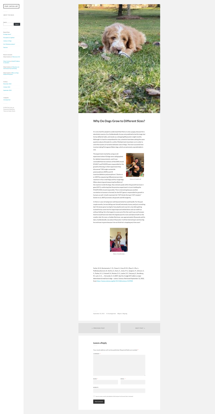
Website (95, 387)
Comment (97, 353)
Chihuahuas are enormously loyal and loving (11, 67)
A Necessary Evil (16, 56)
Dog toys (5, 47)
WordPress (12, 109)
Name (95, 378)
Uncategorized (6, 99)
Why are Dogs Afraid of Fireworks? (11, 73)
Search (5, 22)
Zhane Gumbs (6, 61)
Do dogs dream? (7, 34)
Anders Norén (11, 111)
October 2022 (6, 87)
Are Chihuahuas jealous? (9, 44)
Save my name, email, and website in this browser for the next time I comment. (114, 396)
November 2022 (7, 84)
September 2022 (7, 90)
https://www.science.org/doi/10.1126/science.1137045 (115, 281)
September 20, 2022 (99, 313)
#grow (120, 313)
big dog (125, 313)
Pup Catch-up (11, 6)
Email (123, 378)
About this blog (8, 15)
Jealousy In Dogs (7, 41)
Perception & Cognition (8, 37)
